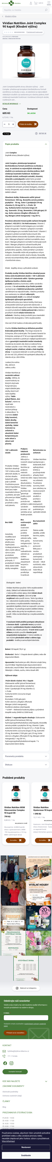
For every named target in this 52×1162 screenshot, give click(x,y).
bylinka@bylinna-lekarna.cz (18, 1051)
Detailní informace (10, 104)
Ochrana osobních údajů (12, 1096)
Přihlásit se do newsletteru (15, 1033)
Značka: (11, 38)
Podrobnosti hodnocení (35, 32)
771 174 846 (12, 1056)
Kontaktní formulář (15, 1072)
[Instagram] (11, 1063)
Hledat (46, 10)
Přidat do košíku (25, 124)
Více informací (8, 1141)
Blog (4, 1107)
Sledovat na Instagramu (28, 988)
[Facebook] (5, 1063)
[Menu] (49, 3)
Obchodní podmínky (10, 1092)
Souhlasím (26, 1155)
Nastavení (26, 1147)
